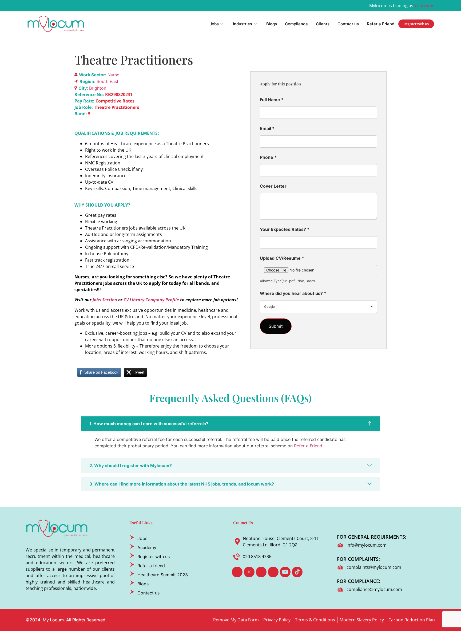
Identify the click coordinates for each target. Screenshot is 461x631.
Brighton (97, 88)
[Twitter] (249, 572)
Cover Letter (273, 186)
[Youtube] (285, 572)
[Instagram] (273, 572)
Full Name (272, 99)
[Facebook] (237, 572)
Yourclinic (424, 6)
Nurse (113, 74)
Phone (268, 157)
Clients (322, 23)
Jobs (214, 23)
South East (107, 81)
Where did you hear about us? (293, 293)
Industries (242, 23)
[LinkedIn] (261, 572)
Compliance (296, 23)
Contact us (348, 23)
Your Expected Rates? (284, 229)
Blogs (271, 23)
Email (267, 128)
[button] (230, 423)
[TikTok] (297, 572)
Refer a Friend (380, 23)
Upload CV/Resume (282, 258)
